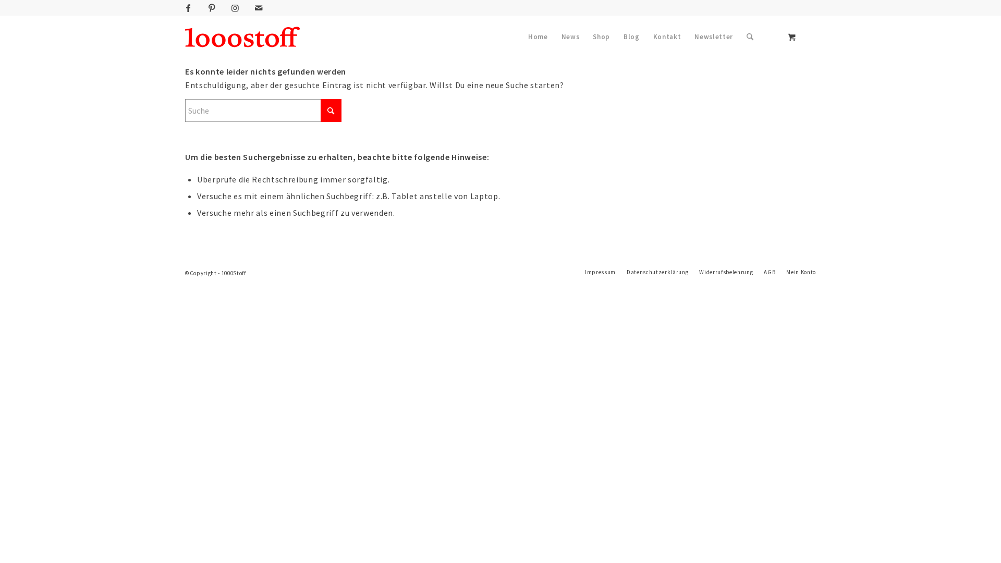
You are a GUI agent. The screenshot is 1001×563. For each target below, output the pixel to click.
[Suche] (750, 37)
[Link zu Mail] (258, 8)
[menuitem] (538, 37)
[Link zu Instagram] (235, 8)
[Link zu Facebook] (188, 8)
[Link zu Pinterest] (211, 8)
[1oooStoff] (242, 37)
